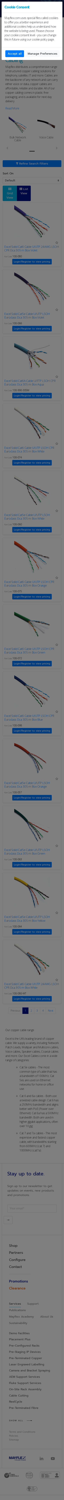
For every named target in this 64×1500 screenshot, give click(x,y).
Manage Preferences (42, 54)
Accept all (15, 54)
